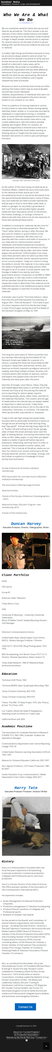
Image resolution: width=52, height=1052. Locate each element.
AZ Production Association (26, 1034)
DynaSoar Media (10, 2)
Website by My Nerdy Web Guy (20, 1037)
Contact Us (41, 1037)
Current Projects (31, 1032)
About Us (17, 1032)
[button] (27, 1040)
